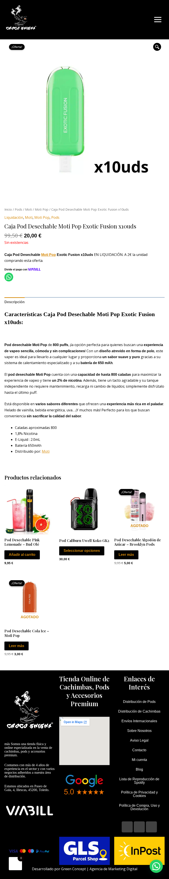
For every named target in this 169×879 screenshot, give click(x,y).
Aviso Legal (139, 740)
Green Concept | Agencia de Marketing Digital (99, 868)
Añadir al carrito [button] (22, 554)
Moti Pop (41, 209)
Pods (18, 209)
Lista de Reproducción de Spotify (139, 780)
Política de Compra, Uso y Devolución (139, 807)
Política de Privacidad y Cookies (139, 794)
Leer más (126, 554)
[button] (157, 47)
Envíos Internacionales (139, 721)
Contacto (139, 750)
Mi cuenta (139, 760)
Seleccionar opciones (82, 551)
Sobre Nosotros (139, 731)
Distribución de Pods (139, 702)
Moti (28, 209)
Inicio (8, 209)
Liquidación (13, 217)
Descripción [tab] (14, 302)
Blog (139, 769)
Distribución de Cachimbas (139, 711)
